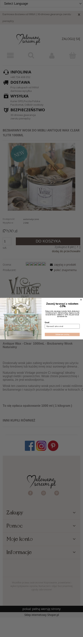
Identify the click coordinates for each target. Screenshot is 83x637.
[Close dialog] (81, 299)
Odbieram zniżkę (62, 334)
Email (47, 322)
